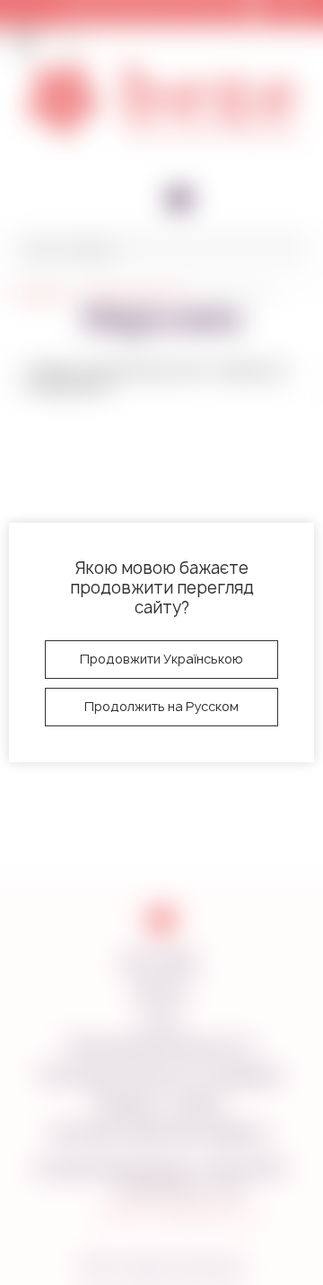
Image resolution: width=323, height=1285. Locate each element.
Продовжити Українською (161, 658)
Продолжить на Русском (161, 706)
